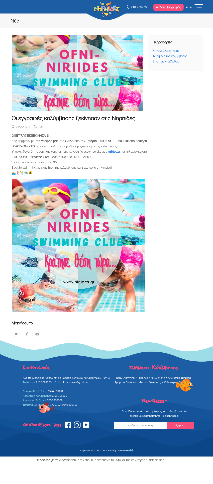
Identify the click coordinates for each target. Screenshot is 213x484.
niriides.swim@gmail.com (76, 382)
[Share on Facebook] (27, 334)
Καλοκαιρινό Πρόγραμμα (178, 382)
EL (187, 7)
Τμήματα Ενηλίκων (125, 382)
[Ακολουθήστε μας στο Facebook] (68, 427)
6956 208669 (59, 395)
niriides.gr (114, 151)
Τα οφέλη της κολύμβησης (170, 56)
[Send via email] (37, 334)
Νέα (40, 126)
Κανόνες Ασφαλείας (166, 50)
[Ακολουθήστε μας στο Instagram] (77, 427)
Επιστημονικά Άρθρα (166, 61)
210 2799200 (139, 7)
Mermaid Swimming (150, 382)
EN (191, 7)
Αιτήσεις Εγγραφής (168, 7)
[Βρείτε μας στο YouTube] (86, 427)
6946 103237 (55, 391)
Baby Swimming (125, 377)
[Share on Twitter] (16, 334)
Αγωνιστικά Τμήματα (179, 377)
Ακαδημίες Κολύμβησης (151, 377)
